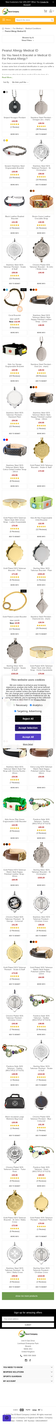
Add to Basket (41, 134)
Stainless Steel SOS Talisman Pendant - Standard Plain (14, 415)
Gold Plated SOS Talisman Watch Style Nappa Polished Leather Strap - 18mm (14, 873)
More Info (15, 134)
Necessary (21, 705)
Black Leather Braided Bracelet (14, 217)
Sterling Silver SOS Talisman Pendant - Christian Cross (41, 1270)
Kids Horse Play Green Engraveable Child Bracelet (14, 820)
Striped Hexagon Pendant (15, 117)
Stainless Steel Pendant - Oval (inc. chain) (41, 365)
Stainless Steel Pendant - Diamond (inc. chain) (41, 618)
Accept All (28, 736)
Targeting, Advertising (29, 711)
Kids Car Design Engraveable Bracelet (14, 365)
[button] (28, 39)
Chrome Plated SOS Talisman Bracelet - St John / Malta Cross (41, 267)
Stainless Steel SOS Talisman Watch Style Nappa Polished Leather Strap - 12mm (41, 318)
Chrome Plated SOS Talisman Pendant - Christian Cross (14, 1018)
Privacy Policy (40, 699)
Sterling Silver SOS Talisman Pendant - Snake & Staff (41, 1068)
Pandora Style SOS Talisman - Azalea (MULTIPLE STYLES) (41, 821)
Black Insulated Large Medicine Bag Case (14, 1118)
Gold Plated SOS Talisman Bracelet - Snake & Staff (41, 466)
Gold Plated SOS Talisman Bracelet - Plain (14, 569)
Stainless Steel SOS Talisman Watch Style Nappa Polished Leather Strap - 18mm (41, 416)
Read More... (7, 77)
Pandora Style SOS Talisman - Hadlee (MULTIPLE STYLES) (41, 1018)
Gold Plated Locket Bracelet (15, 617)
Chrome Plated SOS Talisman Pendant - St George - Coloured (14, 919)
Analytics (38, 705)
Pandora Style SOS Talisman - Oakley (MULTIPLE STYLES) (15, 1068)
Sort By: (6, 82)
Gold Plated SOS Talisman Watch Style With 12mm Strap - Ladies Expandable (14, 520)
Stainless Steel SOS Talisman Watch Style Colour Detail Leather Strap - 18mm (14, 468)
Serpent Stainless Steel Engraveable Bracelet (15, 167)
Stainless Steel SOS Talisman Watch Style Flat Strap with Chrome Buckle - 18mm (14, 770)
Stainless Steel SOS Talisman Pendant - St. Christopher (41, 168)
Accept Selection (28, 727)
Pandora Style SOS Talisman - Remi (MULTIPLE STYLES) (41, 1169)
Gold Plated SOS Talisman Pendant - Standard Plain (41, 1219)
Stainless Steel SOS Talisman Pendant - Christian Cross (41, 919)
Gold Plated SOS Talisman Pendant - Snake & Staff (14, 968)
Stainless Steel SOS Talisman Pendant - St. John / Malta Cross (14, 1270)
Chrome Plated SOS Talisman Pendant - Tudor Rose (15, 1169)
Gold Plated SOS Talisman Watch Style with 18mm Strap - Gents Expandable (41, 668)
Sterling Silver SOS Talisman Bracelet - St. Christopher (41, 872)
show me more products (26, 1296)
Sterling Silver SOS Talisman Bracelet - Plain (41, 569)
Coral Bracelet (15, 315)
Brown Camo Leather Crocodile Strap (41, 217)
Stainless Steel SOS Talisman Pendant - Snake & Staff (15, 267)
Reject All (28, 718)
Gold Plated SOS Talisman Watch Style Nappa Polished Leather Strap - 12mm (41, 970)
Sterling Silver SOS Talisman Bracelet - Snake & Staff (15, 668)
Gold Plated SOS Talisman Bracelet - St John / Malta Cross (14, 1220)
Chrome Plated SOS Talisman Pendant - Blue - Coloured (41, 1119)
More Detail (28, 744)
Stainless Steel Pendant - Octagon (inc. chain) (41, 118)
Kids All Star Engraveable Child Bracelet (41, 519)
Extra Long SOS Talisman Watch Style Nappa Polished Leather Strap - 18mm (41, 770)
